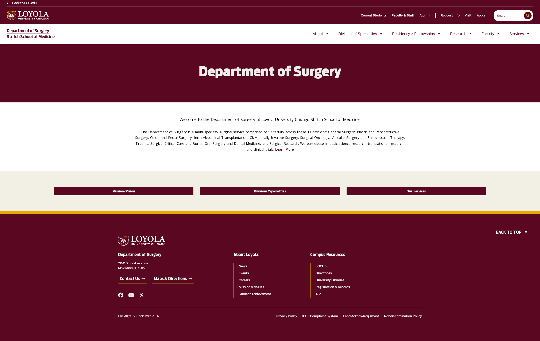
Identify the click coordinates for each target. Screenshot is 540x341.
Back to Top (508, 232)
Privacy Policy (286, 316)
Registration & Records (333, 287)
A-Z (318, 294)
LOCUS (321, 266)
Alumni (425, 15)
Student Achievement (255, 294)
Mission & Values (251, 287)
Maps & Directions (170, 278)
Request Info (450, 15)
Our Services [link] (416, 191)
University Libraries (330, 280)
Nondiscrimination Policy (403, 316)
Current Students (374, 15)
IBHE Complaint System (320, 316)
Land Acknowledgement (361, 316)
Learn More (284, 149)
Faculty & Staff (403, 15)
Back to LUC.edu (24, 3)
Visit (468, 15)
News (243, 266)
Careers (244, 280)
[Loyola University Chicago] (28, 15)
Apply (481, 15)
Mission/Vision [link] (123, 191)
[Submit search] (528, 15)
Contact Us (130, 278)
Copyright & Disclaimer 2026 (138, 316)
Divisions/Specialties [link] (270, 191)
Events (244, 273)
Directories (324, 273)
